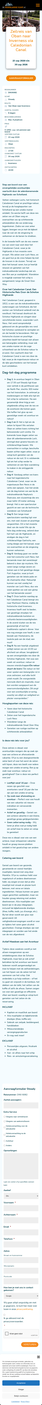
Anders (9, 1145)
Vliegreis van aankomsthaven (17, 1121)
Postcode (8, 1276)
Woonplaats (9, 1266)
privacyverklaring (25, 1309)
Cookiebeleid (15, 1402)
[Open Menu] (38, 5)
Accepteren (21, 1383)
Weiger (21, 1389)
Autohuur (9, 1141)
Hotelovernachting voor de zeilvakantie (16, 1127)
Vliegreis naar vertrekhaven (17, 1116)
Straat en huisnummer (13, 1255)
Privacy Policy (25, 1402)
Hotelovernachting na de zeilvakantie (16, 1135)
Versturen (29, 1344)
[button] (38, 1357)
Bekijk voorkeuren (21, 1396)
